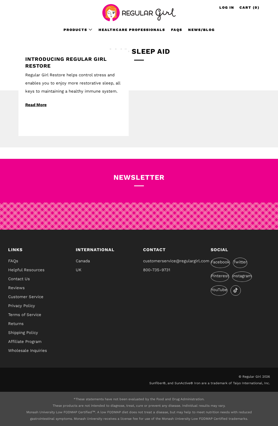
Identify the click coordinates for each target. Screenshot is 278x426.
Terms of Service (24, 314)
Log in (226, 7)
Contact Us (19, 278)
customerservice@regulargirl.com (176, 260)
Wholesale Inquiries (27, 350)
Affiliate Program (25, 341)
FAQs (176, 30)
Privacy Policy (21, 305)
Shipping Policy (23, 332)
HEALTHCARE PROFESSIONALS (132, 30)
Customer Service (25, 296)
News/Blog (201, 30)
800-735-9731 (156, 269)
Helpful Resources (26, 269)
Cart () (249, 7)
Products (75, 30)
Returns (16, 323)
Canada (83, 260)
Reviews (16, 287)
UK (78, 269)
